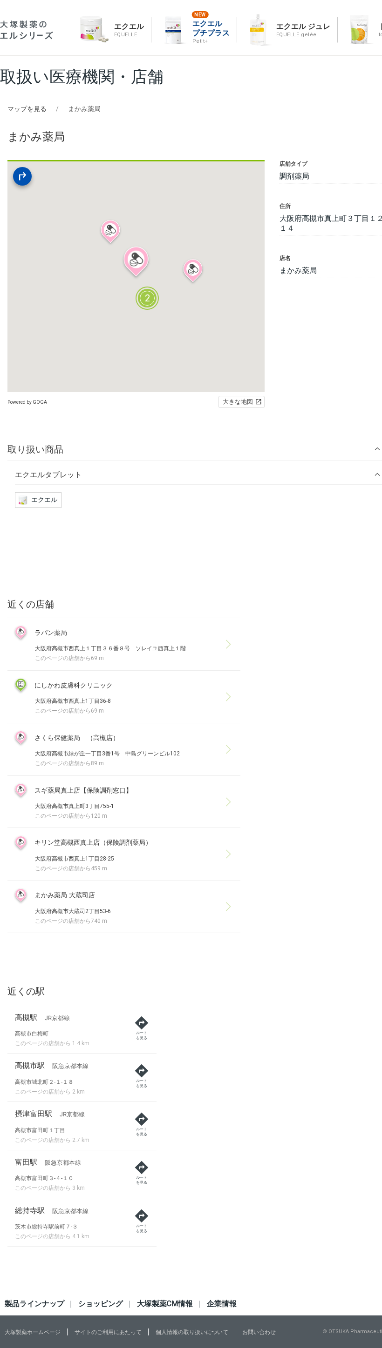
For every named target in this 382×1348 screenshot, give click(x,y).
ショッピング (100, 1303)
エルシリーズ (26, 30)
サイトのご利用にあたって (108, 1332)
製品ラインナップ (34, 1303)
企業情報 (222, 1303)
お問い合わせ (259, 1332)
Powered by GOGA (27, 402)
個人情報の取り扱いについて (192, 1332)
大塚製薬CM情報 (165, 1303)
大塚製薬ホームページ (33, 1332)
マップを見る (27, 109)
